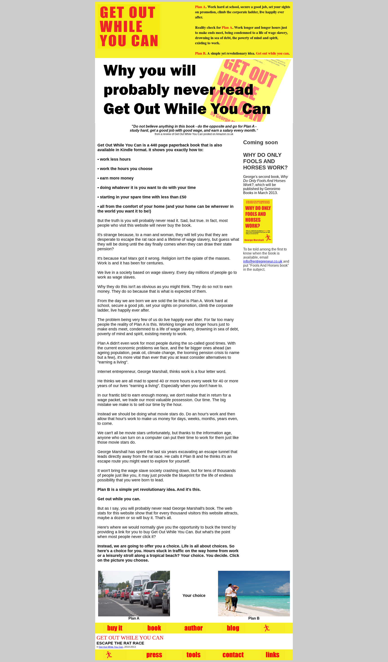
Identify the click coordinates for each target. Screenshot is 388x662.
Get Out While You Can (111, 647)
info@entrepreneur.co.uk (262, 261)
